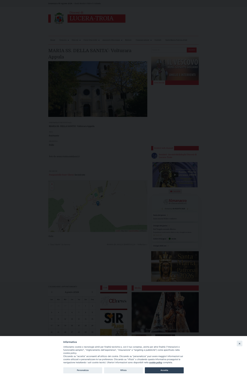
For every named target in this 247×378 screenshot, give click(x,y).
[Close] (239, 343)
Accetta (164, 370)
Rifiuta (123, 370)
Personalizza (83, 370)
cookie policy (155, 362)
